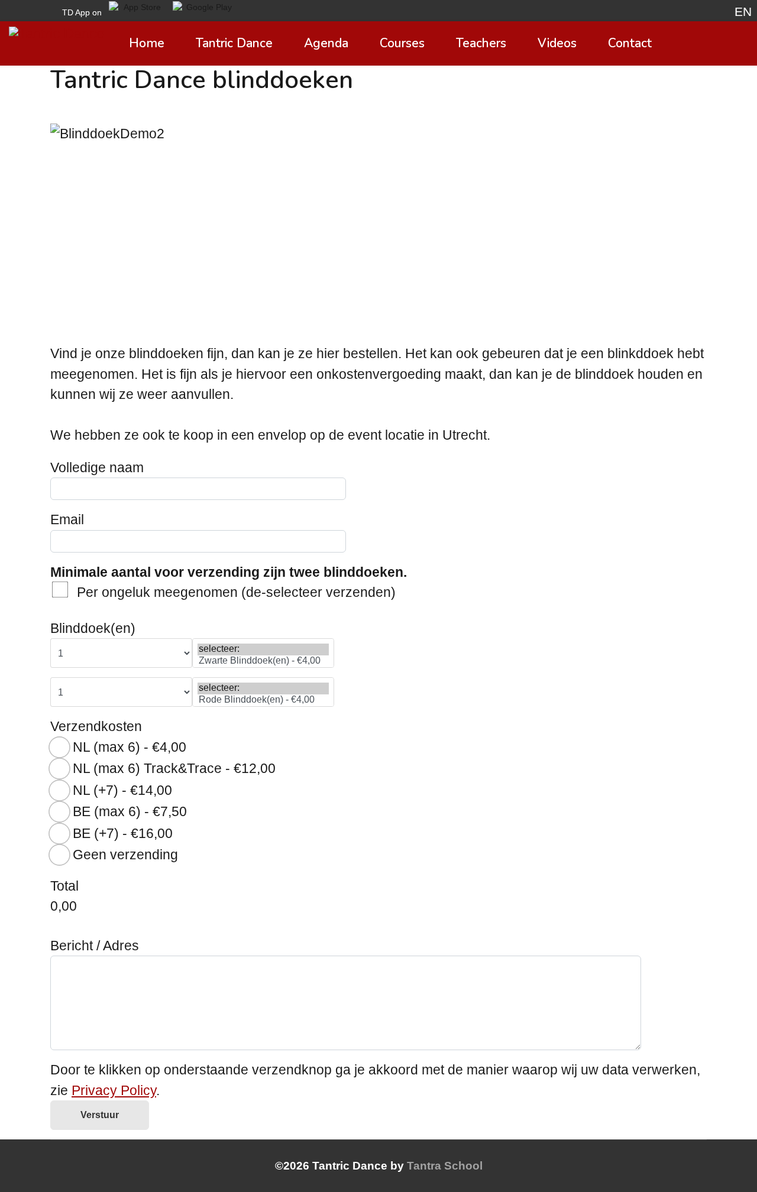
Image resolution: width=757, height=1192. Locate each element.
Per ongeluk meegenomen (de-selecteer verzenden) (236, 592)
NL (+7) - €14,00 (122, 790)
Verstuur (99, 1115)
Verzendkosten (96, 726)
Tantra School (445, 1165)
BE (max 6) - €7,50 (130, 811)
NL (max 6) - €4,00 (129, 747)
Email (67, 519)
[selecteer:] (263, 649)
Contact (630, 43)
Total (64, 886)
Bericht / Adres (94, 945)
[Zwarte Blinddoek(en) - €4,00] (263, 661)
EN (743, 12)
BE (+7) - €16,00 (123, 833)
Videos (557, 43)
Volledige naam (97, 467)
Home (146, 43)
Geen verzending (125, 854)
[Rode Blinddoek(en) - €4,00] (263, 700)
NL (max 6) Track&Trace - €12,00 (174, 768)
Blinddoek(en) (92, 628)
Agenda (326, 43)
